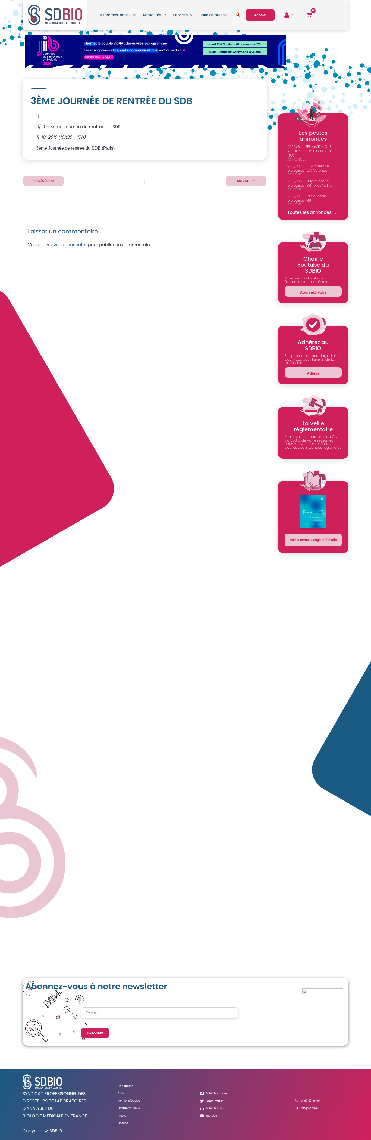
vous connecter (70, 245)
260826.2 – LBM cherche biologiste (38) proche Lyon (311, 183)
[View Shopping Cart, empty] (309, 15)
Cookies (123, 1123)
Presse (122, 1116)
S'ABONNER (95, 1033)
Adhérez (123, 1093)
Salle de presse (213, 14)
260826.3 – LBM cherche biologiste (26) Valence (308, 168)
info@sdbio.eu (310, 1108)
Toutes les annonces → (312, 212)
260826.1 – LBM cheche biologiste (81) (306, 198)
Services (180, 14)
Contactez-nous (129, 1108)
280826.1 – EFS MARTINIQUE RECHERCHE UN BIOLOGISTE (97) (309, 151)
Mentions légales (129, 1101)
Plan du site (125, 1086)
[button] (133, 15)
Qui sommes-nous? (113, 14)
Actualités (152, 14)
